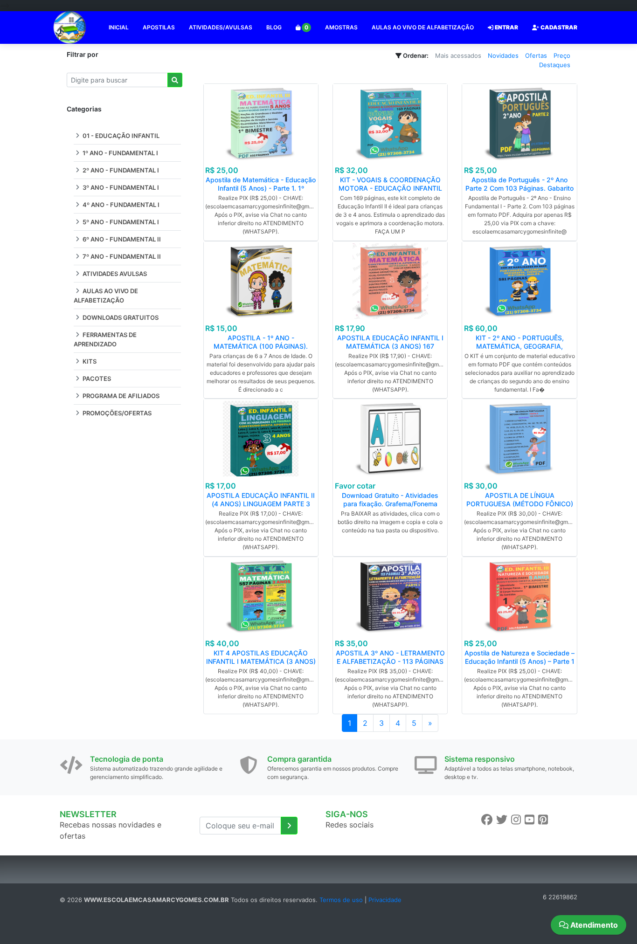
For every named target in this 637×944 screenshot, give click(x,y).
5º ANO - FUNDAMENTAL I (120, 222)
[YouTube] (529, 820)
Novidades (503, 55)
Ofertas (536, 55)
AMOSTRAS (341, 27)
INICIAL (119, 27)
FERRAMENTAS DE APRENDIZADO (105, 339)
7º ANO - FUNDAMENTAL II (121, 256)
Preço (562, 55)
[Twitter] (501, 820)
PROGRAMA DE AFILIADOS (120, 396)
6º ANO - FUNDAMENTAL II (121, 239)
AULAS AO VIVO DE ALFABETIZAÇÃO (423, 27)
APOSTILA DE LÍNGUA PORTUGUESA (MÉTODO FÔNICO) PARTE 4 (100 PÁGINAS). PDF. (519, 503)
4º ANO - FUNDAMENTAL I (120, 204)
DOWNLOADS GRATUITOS (120, 317)
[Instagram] (516, 820)
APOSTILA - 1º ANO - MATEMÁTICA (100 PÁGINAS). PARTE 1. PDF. (261, 346)
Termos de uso (341, 899)
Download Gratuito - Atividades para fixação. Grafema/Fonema (390, 499)
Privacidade (385, 899)
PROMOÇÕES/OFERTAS (116, 413)
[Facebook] (486, 820)
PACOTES (96, 378)
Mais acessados (458, 55)
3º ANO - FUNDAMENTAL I (120, 187)
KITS (89, 361)
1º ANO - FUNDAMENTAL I (119, 153)
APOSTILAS (159, 27)
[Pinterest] (543, 820)
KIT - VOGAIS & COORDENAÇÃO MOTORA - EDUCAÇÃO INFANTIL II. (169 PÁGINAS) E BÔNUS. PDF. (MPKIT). (390, 192)
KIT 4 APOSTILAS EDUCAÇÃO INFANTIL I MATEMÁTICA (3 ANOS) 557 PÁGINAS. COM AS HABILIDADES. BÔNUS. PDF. (261, 665)
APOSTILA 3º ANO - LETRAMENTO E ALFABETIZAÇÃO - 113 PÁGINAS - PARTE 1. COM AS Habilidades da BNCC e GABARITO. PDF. (390, 665)
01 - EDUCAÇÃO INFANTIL (120, 135)
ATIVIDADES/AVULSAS (220, 27)
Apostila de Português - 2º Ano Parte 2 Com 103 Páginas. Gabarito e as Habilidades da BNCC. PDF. (519, 188)
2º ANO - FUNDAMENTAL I (120, 170)
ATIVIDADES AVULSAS (114, 273)
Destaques (554, 65)
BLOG (274, 27)
